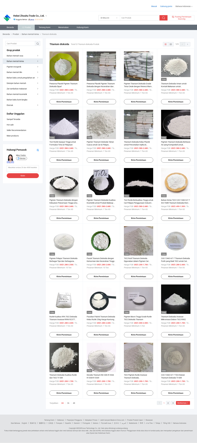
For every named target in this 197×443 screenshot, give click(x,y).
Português (86, 423)
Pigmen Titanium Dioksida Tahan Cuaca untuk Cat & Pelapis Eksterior (100, 145)
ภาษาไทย (149, 423)
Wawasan (149, 420)
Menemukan (63, 27)
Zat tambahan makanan (17, 88)
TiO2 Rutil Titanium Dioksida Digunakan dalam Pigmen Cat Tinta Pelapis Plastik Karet (136, 261)
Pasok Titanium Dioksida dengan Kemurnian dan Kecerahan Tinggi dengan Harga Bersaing (100, 261)
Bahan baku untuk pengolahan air (21, 77)
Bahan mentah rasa (15, 55)
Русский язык (106, 423)
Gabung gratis (166, 6)
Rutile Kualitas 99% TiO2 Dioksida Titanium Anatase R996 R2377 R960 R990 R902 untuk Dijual (63, 319)
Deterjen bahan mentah (16, 83)
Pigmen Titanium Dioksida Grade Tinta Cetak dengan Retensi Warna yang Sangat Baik (138, 86)
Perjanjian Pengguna (74, 420)
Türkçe (157, 423)
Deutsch (77, 423)
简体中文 (33, 423)
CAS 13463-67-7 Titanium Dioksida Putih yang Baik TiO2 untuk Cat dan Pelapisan (175, 261)
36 (68, 403)
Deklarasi (60, 420)
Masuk (154, 6)
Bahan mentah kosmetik (17, 94)
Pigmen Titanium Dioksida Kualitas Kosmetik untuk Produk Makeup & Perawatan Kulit (101, 203)
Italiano (95, 423)
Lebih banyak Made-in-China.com (112, 420)
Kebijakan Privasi (91, 420)
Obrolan (23, 158)
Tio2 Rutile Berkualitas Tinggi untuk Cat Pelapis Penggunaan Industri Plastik (138, 203)
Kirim (23, 175)
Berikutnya (181, 403)
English (24, 423)
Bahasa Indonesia (179, 423)
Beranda (10, 27)
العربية (124, 423)
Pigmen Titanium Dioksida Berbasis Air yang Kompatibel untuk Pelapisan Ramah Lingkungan (175, 145)
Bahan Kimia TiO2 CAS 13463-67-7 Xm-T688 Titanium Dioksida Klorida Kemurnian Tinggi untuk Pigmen (175, 203)
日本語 (50, 423)
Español (68, 423)
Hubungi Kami (82, 27)
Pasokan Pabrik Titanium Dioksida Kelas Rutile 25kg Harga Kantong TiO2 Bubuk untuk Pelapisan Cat (101, 319)
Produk (28, 27)
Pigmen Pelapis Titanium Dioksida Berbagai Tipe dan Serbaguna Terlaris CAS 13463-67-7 (63, 261)
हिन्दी (141, 423)
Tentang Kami (44, 27)
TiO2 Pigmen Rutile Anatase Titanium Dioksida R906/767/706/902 (135, 378)
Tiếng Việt (166, 423)
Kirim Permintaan (64, 102)
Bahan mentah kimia (15, 61)
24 (62, 403)
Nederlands (133, 423)
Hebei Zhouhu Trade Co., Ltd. (28, 15)
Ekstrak (10, 105)
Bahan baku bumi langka (17, 99)
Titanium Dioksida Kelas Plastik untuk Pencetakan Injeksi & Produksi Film (137, 145)
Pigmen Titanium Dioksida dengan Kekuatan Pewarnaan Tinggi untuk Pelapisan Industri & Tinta (63, 203)
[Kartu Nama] (38, 150)
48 (74, 403)
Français (59, 423)
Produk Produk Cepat (135, 420)
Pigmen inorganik (14, 66)
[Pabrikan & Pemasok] (20, 5)
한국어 (116, 423)
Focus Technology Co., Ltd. (91, 428)
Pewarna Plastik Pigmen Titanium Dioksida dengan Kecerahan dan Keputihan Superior (101, 86)
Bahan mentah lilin (14, 72)
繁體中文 (42, 423)
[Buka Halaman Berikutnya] (187, 44)
